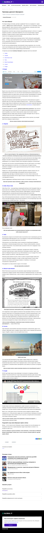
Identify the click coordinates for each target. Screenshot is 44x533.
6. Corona (4, 326)
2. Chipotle (5, 123)
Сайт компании (33, 5)
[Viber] (38, 439)
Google (6, 66)
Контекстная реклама (16, 5)
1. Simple (4, 69)
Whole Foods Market (9, 62)
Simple (6, 53)
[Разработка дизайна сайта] (22, 494)
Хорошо (10, 525)
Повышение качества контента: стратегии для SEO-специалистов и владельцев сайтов (22, 457)
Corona (6, 64)
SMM (9, 5)
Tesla (6, 59)
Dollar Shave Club (8, 57)
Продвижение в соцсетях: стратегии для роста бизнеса (23, 467)
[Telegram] (41, 439)
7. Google (4, 370)
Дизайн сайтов (25, 5)
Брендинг (4, 5)
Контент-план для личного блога (17, 477)
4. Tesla (4, 234)
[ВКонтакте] (36, 439)
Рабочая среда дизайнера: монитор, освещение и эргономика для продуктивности (22, 462)
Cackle (3, 448)
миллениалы (29, 104)
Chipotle (6, 55)
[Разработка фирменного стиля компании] (22, 498)
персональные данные (12, 522)
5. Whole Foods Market (8, 268)
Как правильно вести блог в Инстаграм (19, 472)
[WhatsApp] (39, 439)
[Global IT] (8, 2)
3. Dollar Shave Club (7, 185)
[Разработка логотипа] (22, 489)
